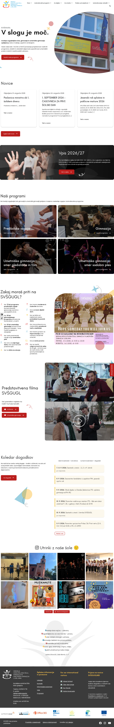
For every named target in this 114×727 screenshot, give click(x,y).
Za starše (67, 3)
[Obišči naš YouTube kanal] (109, 723)
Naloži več (59, 533)
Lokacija (39, 680)
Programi (40, 693)
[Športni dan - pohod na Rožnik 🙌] (43, 566)
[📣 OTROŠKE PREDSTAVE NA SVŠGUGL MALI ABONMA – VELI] (43, 595)
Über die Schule (68, 685)
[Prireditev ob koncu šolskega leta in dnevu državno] (14, 566)
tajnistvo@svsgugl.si (20, 693)
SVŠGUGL (10, 409)
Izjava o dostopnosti (50, 722)
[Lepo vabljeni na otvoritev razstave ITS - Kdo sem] (99, 595)
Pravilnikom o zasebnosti (96, 696)
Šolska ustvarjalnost (81, 3)
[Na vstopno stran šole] (12, 4)
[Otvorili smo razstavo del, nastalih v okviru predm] (14, 595)
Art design (69, 722)
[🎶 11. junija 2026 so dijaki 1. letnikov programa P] (99, 566)
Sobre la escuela (69, 691)
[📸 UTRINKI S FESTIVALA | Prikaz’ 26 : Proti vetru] (71, 566)
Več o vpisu (65, 172)
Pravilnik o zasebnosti (32, 722)
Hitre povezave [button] (112, 370)
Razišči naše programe (11, 57)
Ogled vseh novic (8, 134)
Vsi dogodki (7, 478)
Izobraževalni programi (41, 3)
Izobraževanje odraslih (100, 3)
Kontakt (40, 684)
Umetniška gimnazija (14, 415)
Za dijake (57, 3)
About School (67, 681)
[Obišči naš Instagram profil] (105, 723)
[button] (110, 6)
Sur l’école (66, 688)
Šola (28, 3)
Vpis (38, 690)
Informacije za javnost (44, 687)
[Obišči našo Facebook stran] (100, 723)
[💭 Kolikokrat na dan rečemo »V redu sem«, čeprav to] (71, 595)
